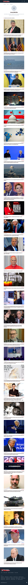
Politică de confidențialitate (11, 572)
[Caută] (22, 1)
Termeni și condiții (5, 572)
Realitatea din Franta (3, 579)
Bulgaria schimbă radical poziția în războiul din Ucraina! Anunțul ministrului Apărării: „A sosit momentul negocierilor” (14, 90)
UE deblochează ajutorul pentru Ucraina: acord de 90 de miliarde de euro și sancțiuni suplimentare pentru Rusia (14, 162)
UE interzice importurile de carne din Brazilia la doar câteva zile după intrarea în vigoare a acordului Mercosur (13, 144)
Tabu (16, 579)
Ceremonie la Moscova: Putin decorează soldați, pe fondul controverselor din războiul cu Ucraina (13, 563)
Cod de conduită (16, 572)
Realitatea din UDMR (13, 579)
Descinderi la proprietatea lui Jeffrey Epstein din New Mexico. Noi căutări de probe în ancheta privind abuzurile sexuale (14, 491)
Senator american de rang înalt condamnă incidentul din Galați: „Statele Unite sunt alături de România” (14, 108)
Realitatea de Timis (8, 579)
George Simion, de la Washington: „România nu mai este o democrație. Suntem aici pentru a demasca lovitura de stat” (13, 527)
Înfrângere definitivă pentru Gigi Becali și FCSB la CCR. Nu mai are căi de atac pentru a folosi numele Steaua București (14, 345)
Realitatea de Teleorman (20, 579)
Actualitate (22, 106)
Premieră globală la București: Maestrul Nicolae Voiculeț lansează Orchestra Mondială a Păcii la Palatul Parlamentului (14, 381)
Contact (2, 572)
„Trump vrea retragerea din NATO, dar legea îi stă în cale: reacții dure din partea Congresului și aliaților (14, 363)
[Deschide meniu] (24, 1)
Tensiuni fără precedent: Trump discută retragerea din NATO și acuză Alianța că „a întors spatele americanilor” (13, 235)
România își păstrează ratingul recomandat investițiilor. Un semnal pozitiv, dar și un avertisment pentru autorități (13, 35)
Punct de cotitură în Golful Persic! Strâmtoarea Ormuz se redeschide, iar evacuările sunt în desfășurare (12, 72)
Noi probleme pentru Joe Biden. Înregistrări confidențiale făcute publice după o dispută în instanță (14, 53)
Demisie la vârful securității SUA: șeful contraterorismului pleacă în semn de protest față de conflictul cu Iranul (14, 454)
